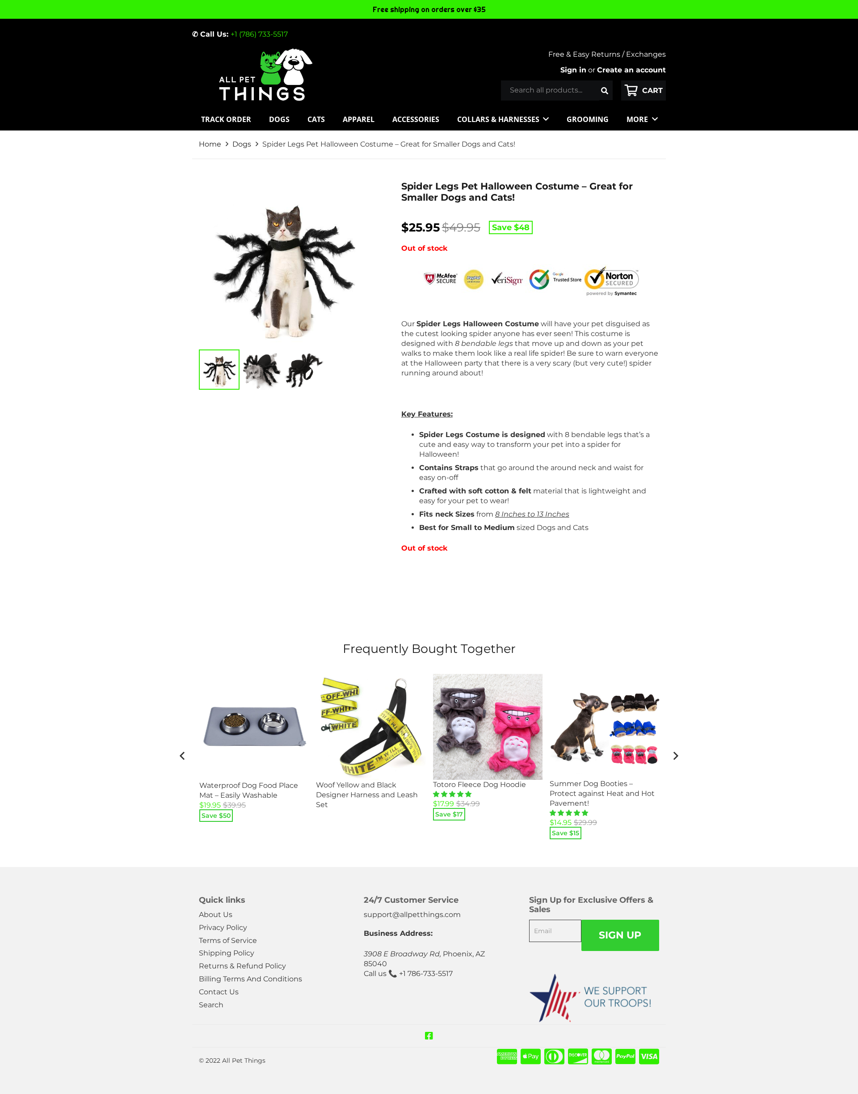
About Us (215, 914)
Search (211, 1005)
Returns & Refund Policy (242, 966)
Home (210, 144)
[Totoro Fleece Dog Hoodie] (488, 727)
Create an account (631, 70)
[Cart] (643, 90)
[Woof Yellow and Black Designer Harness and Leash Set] (371, 727)
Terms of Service (228, 940)
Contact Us (219, 992)
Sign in (573, 70)
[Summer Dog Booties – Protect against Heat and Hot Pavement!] (605, 726)
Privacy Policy (223, 927)
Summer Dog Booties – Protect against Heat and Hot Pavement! (602, 793)
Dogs (241, 144)
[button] (453, 794)
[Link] (265, 74)
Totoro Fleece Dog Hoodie (479, 784)
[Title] (429, 1035)
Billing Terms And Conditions (250, 979)
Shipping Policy (226, 953)
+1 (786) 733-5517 (259, 34)
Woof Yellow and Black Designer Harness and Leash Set (367, 795)
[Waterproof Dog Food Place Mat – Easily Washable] (254, 727)
